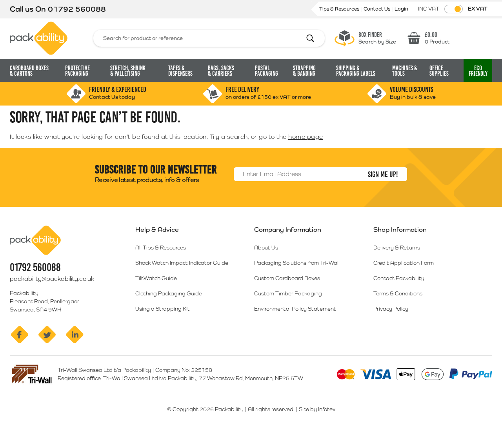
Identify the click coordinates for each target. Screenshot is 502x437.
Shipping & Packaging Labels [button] (355, 71)
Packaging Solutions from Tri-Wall (297, 263)
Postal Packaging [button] (266, 71)
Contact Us (377, 9)
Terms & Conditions (397, 293)
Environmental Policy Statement (295, 309)
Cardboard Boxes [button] (29, 71)
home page (305, 136)
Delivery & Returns (396, 247)
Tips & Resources (339, 9)
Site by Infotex (317, 409)
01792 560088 (77, 9)
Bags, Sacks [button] (221, 71)
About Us (266, 247)
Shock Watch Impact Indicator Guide (181, 263)
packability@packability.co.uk (52, 278)
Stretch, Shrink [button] (128, 71)
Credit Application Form (403, 263)
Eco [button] (478, 71)
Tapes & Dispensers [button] (180, 71)
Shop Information (400, 229)
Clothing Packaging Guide (168, 293)
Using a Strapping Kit (162, 309)
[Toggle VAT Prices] (453, 9)
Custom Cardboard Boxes (287, 278)
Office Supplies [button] (439, 71)
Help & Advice (157, 229)
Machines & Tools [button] (404, 71)
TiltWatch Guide (156, 278)
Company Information (287, 229)
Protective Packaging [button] (77, 71)
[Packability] (38, 38)
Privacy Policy (390, 309)
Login (401, 9)
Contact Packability (398, 278)
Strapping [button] (304, 71)
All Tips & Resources (160, 247)
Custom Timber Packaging (288, 293)
